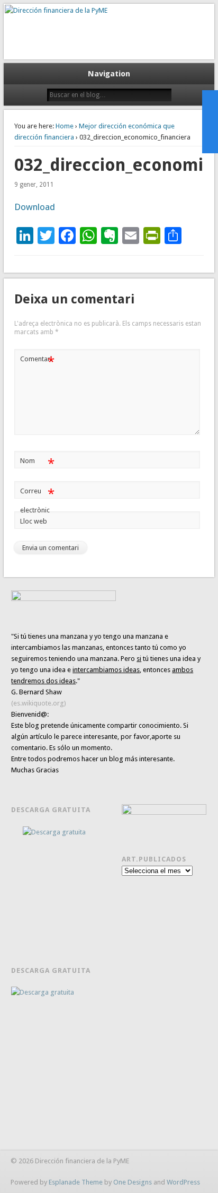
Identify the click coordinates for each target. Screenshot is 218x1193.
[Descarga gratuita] (59, 882)
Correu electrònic (37, 500)
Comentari (37, 361)
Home (65, 126)
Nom (37, 463)
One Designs (132, 1182)
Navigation (109, 74)
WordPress (183, 1182)
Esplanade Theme (76, 1182)
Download (34, 207)
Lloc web (33, 521)
